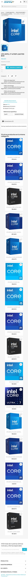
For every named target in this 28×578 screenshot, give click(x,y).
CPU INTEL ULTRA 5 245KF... (14, 531)
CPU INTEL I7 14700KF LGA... (14, 157)
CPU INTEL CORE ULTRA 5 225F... (14, 207)
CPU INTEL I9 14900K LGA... (14, 182)
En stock (5, 108)
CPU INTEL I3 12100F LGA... (14, 282)
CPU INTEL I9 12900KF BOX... (14, 332)
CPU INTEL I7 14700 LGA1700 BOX (14, 257)
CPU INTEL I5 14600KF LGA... (14, 307)
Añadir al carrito (14, 67)
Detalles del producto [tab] (10, 101)
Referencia (6, 106)
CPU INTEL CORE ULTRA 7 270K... (14, 407)
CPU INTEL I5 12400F (14, 382)
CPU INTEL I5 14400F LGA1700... (14, 432)
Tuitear (12, 76)
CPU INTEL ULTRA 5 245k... (14, 357)
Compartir (8, 76)
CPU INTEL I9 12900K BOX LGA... (14, 482)
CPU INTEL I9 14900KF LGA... (14, 507)
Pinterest (15, 76)
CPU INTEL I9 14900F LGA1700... (14, 232)
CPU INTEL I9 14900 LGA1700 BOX (14, 457)
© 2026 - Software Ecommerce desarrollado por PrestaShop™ (13, 575)
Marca (5, 104)
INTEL (8, 104)
